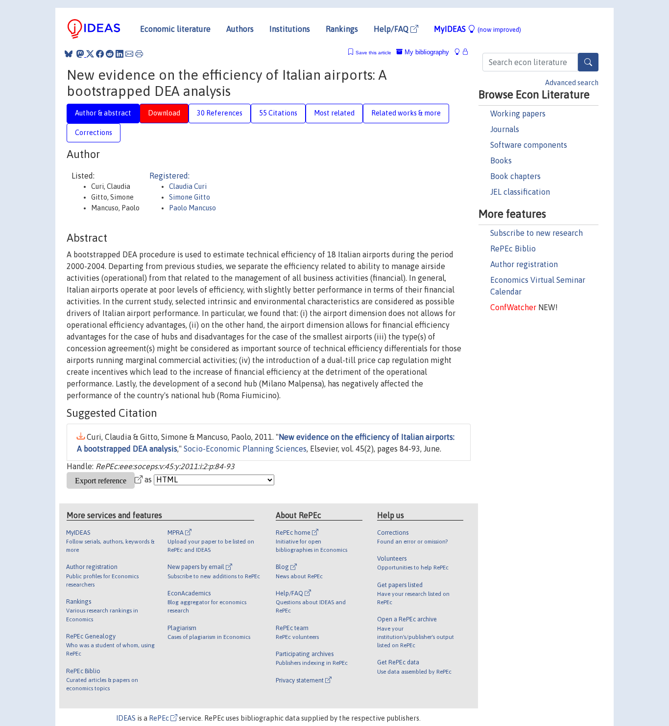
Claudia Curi (188, 186)
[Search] (588, 62)
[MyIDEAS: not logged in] (460, 52)
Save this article (373, 52)
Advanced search (571, 83)
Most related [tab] (334, 113)
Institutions (289, 28)
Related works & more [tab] (406, 113)
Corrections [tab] (93, 132)
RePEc (159, 718)
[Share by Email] (129, 53)
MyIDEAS (477, 28)
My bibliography (426, 52)
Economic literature (175, 28)
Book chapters (515, 176)
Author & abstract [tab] (103, 113)
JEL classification (520, 191)
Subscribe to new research (536, 232)
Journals (504, 129)
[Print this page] (139, 53)
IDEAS (126, 718)
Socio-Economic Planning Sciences (245, 448)
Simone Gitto (189, 197)
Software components (528, 144)
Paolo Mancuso (192, 208)
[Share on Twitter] (90, 53)
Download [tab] (164, 113)
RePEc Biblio (513, 248)
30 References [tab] (219, 113)
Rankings (342, 28)
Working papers (518, 113)
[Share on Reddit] (110, 53)
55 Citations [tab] (278, 113)
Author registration (524, 264)
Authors (240, 28)
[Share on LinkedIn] (119, 53)
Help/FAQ (392, 28)
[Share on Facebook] (100, 53)
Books (501, 160)
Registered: (169, 175)
